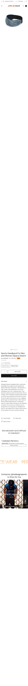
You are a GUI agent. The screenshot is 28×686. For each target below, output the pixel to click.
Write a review (14, 445)
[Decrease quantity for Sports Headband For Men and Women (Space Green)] (2, 371)
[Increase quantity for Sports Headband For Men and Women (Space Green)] (6, 371)
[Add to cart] (17, 371)
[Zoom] (14, 21)
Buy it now (14, 375)
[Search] (23, 6)
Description (4, 381)
